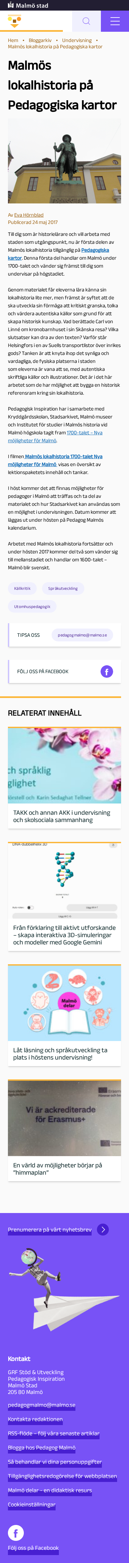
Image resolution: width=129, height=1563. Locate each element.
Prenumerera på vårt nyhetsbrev (50, 1229)
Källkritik (22, 588)
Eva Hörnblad (29, 215)
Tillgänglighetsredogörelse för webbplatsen (62, 1476)
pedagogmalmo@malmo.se (41, 1405)
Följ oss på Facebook (33, 1547)
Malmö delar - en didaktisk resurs (50, 1490)
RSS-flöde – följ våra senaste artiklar (54, 1433)
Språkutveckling (63, 588)
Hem (13, 40)
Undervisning (77, 40)
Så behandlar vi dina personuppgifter (55, 1461)
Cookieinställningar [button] (32, 1504)
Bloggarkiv (40, 40)
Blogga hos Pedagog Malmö (41, 1447)
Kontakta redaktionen (35, 1419)
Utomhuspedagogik (32, 606)
